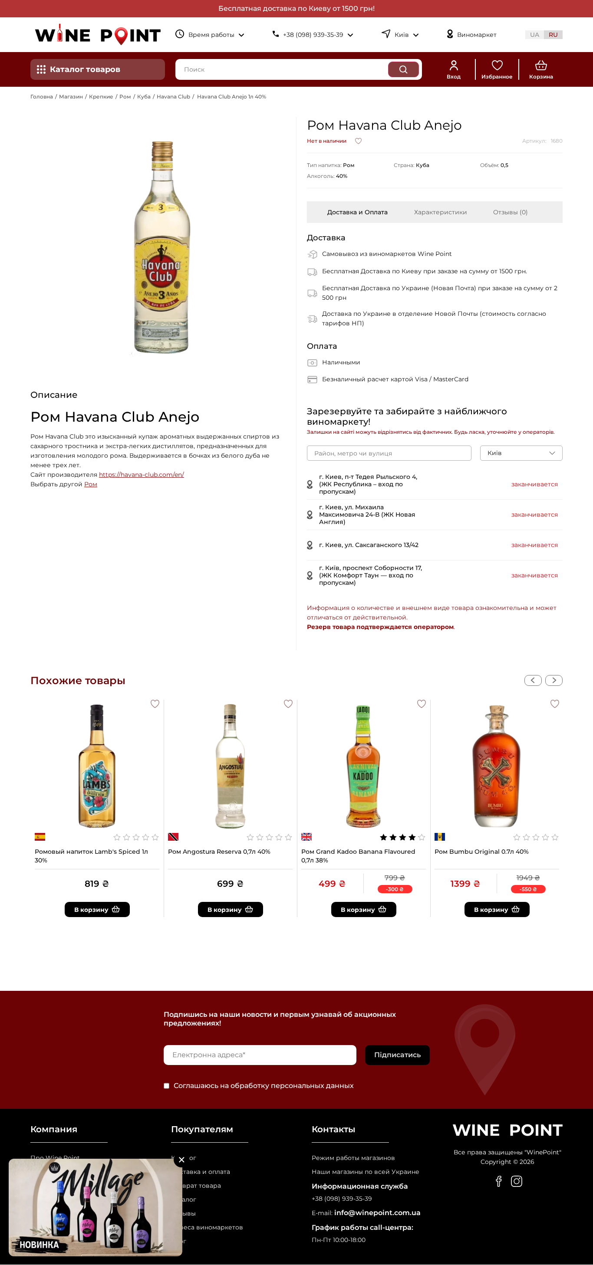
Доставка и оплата (200, 1172)
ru (553, 35)
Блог (178, 1241)
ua (534, 35)
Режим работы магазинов (353, 1158)
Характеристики (440, 212)
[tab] (357, 212)
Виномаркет (477, 35)
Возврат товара (196, 1186)
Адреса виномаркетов (207, 1227)
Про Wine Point (55, 1158)
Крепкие (101, 96)
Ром (125, 96)
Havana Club (173, 96)
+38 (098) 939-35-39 (342, 1199)
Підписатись (397, 1055)
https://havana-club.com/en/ (141, 474)
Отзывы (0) (510, 212)
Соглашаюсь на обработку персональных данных (264, 1085)
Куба (144, 96)
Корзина (541, 76)
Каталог (183, 1158)
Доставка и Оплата (357, 212)
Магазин (71, 96)
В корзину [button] (91, 910)
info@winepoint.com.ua (377, 1213)
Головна (41, 96)
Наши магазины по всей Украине (365, 1172)
